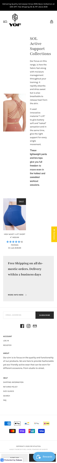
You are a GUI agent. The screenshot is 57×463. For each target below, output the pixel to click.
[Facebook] (22, 326)
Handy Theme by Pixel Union (20, 449)
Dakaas (19, 460)
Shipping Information (13, 382)
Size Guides (8, 391)
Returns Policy (10, 387)
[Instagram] (28, 326)
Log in (6, 341)
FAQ (4, 400)
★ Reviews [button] (54, 234)
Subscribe (44, 315)
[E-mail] (35, 326)
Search (6, 396)
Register (7, 345)
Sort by (14, 458)
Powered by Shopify (40, 449)
